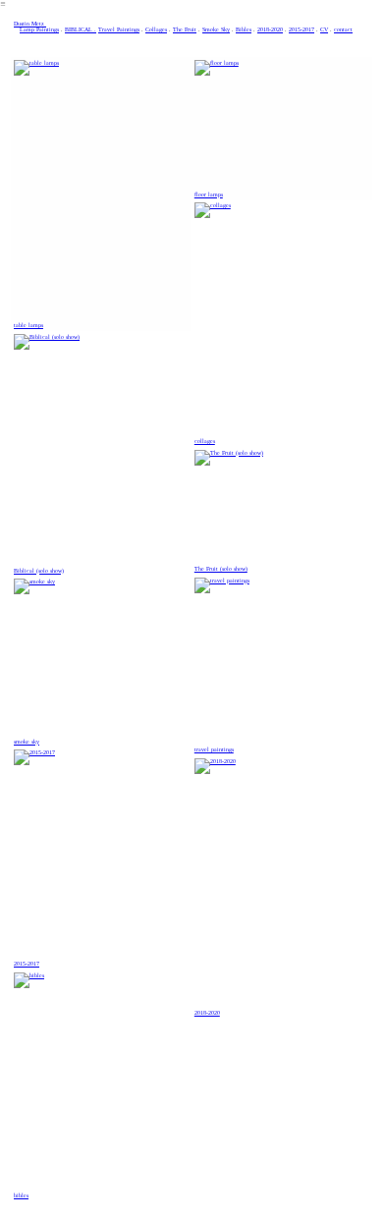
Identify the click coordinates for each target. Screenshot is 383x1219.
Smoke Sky (216, 29)
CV (324, 29)
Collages (156, 29)
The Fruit (184, 29)
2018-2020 (270, 29)
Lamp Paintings (39, 29)
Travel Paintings (118, 29)
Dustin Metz (30, 24)
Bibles (243, 29)
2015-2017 (301, 29)
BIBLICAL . (80, 29)
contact (343, 29)
